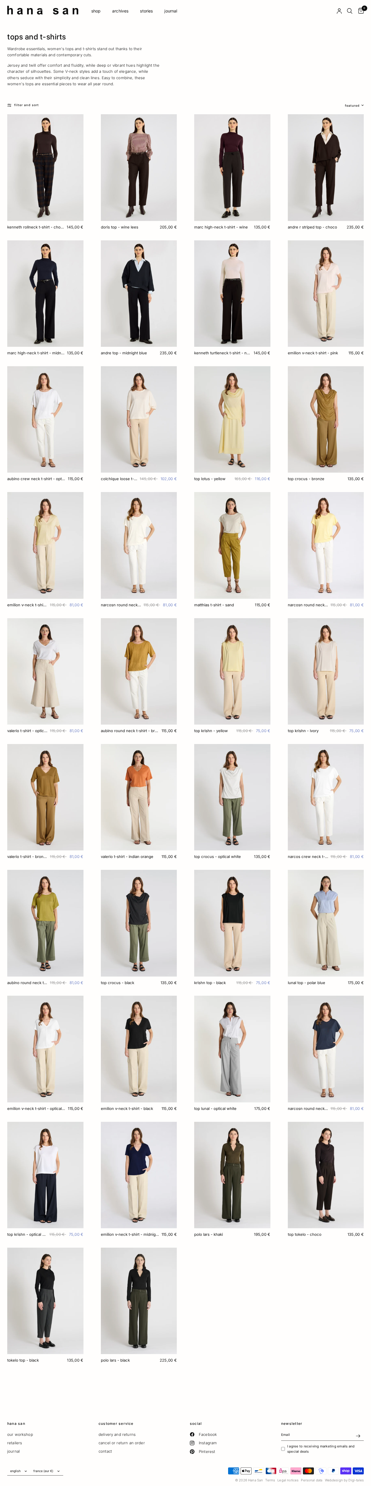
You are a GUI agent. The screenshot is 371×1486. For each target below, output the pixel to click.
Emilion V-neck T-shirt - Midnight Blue (130, 1234)
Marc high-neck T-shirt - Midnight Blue (36, 353)
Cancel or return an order (122, 1442)
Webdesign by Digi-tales (344, 1480)
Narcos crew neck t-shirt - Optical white (308, 856)
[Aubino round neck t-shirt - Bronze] (139, 671)
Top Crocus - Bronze (306, 478)
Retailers (14, 1442)
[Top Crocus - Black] (139, 923)
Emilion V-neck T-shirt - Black (127, 1108)
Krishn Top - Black (210, 982)
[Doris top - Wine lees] (139, 167)
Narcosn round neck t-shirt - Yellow (308, 605)
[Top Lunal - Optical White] (232, 1049)
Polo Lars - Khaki (208, 1234)
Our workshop (20, 1434)
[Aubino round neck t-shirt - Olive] (45, 923)
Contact (105, 1451)
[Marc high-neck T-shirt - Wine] (232, 167)
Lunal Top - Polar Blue (306, 982)
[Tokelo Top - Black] (45, 1301)
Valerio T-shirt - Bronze (27, 856)
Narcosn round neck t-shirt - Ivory (121, 605)
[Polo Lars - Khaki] (232, 1175)
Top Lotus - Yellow (209, 478)
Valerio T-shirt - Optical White (27, 730)
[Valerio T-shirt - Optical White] (45, 671)
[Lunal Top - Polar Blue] (326, 923)
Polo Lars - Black (115, 1360)
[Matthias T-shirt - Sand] (232, 545)
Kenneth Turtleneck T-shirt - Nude (222, 353)
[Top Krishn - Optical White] (45, 1175)
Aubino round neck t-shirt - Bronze (130, 730)
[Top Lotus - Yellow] (232, 419)
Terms (270, 1480)
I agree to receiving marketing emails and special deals (320, 1449)
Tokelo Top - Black (23, 1360)
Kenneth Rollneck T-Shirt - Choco (35, 227)
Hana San (16, 1423)
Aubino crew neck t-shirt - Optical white (36, 478)
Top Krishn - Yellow (211, 730)
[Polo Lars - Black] (139, 1301)
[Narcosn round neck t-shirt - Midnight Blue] (326, 1049)
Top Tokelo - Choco (304, 1234)
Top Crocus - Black (117, 982)
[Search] (349, 11)
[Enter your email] (358, 1436)
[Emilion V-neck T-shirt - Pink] (326, 293)
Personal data (311, 1480)
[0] (359, 11)
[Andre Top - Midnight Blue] (139, 293)
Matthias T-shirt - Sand (214, 605)
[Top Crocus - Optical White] (232, 797)
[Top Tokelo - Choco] (326, 1175)
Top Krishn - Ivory (303, 730)
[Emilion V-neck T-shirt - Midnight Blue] (139, 1175)
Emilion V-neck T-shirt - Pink (313, 353)
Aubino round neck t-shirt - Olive (27, 982)
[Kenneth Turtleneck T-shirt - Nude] (232, 293)
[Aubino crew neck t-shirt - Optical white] (45, 419)
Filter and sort (26, 105)
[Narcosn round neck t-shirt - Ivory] (139, 545)
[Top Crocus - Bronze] (326, 419)
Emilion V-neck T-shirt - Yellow (27, 605)
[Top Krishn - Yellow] (232, 671)
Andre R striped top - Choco (312, 227)
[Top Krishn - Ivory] (326, 671)
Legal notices (288, 1480)
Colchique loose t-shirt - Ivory (119, 478)
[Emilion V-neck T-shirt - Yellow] (45, 545)
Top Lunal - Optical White (215, 1108)
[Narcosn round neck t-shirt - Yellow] (326, 545)
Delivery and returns (117, 1434)
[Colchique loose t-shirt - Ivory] (139, 419)
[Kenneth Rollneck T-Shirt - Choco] (45, 167)
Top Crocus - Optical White (217, 856)
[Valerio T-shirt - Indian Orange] (139, 797)
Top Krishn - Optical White (27, 1234)
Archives (120, 10)
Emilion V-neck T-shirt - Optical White (36, 1108)
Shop (96, 10)
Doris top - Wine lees (119, 227)
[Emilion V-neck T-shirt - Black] (139, 1049)
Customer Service (116, 1423)
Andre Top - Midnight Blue (124, 353)
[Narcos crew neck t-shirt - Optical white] (326, 797)
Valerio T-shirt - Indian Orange (127, 856)
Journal (170, 10)
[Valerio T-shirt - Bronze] (45, 797)
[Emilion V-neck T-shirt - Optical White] (45, 1049)
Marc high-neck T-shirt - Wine (221, 227)
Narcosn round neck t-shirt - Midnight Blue (308, 1108)
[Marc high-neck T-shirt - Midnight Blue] (45, 293)
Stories (146, 10)
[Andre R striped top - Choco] (326, 167)
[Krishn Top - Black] (232, 923)
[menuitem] (96, 11)
